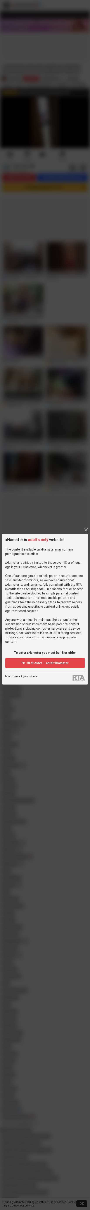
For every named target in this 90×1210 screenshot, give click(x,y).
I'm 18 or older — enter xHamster (45, 663)
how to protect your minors (21, 676)
